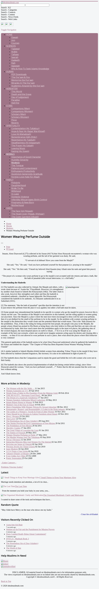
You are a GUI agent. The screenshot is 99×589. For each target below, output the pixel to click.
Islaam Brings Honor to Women (19, 402)
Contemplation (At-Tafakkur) (25, 128)
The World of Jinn (13, 548)
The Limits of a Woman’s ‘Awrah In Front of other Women (30, 412)
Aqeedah (15, 65)
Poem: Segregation (14, 458)
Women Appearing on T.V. (17, 391)
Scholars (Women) (20, 117)
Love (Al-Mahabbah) (21, 134)
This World (16, 91)
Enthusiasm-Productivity (23, 171)
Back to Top (6, 581)
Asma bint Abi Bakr (14, 525)
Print (8, 247)
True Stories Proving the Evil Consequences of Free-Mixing (30, 423)
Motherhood (17, 205)
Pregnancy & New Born (22, 202)
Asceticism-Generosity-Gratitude (27, 174)
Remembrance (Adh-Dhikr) (24, 137)
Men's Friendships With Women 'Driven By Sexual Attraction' (31, 407)
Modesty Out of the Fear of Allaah (20, 405)
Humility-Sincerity (19, 159)
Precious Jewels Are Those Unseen (20, 447)
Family (9, 179)
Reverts (15, 122)
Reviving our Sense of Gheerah (19, 444)
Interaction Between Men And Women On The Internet (29, 442)
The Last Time (21, 486)
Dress (9, 208)
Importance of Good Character (26, 156)
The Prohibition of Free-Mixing (19, 426)
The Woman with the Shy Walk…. (20, 388)
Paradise (15, 100)
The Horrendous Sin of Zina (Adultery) (22, 421)
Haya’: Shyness (12, 416)
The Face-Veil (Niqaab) (22, 211)
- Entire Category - (8, 463)
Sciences (11, 46)
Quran (10, 71)
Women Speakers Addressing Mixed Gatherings (25, 400)
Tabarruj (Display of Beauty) (18, 454)
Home (9, 34)
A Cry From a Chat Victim (17, 451)
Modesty (15, 162)
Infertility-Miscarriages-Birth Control (29, 199)
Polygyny (15, 182)
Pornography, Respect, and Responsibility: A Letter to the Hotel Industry (35, 409)
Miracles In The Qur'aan (23, 83)
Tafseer (15, 54)
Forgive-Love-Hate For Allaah (25, 176)
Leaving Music (18, 148)
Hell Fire (15, 102)
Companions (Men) (20, 108)
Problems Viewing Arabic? (12, 467)
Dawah (14, 37)
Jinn (13, 40)
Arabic (14, 51)
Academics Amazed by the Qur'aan (27, 85)
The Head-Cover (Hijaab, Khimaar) (27, 213)
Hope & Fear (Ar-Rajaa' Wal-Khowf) (28, 131)
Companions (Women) (22, 111)
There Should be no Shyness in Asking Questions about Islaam (31, 414)
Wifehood (16, 191)
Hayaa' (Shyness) (13, 440)
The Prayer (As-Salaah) (22, 145)
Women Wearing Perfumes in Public (21, 435)
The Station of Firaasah (16, 433)
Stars (9, 105)
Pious (14, 119)
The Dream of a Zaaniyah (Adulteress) (22, 398)
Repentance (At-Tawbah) (23, 139)
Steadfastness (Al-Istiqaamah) (25, 142)
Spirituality (13, 125)
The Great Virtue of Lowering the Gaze (22, 430)
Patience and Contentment (24, 168)
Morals (10, 154)
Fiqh (13, 63)
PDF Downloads (19, 74)
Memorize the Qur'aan (22, 80)
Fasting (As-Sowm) (20, 151)
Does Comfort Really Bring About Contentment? (26, 534)
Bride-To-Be (17, 188)
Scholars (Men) (18, 114)
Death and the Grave (21, 94)
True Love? (11, 419)
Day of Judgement (20, 97)
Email (11, 249)
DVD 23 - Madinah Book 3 (17, 539)
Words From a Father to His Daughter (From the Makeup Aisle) (32, 393)
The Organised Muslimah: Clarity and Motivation (63, 495)
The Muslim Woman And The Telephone (23, 437)
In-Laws (15, 193)
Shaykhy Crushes (13, 428)
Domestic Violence (20, 196)
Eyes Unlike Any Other (16, 456)
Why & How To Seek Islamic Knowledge (30, 68)
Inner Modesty (12, 449)
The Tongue (17, 165)
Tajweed (15, 48)
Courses (15, 43)
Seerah (14, 57)
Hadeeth (15, 60)
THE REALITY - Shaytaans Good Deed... (23, 395)
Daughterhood (18, 185)
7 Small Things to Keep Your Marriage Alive (58, 477)
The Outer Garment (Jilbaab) (25, 216)
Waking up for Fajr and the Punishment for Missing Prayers (30, 529)
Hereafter (12, 88)
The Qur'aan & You (20, 77)
